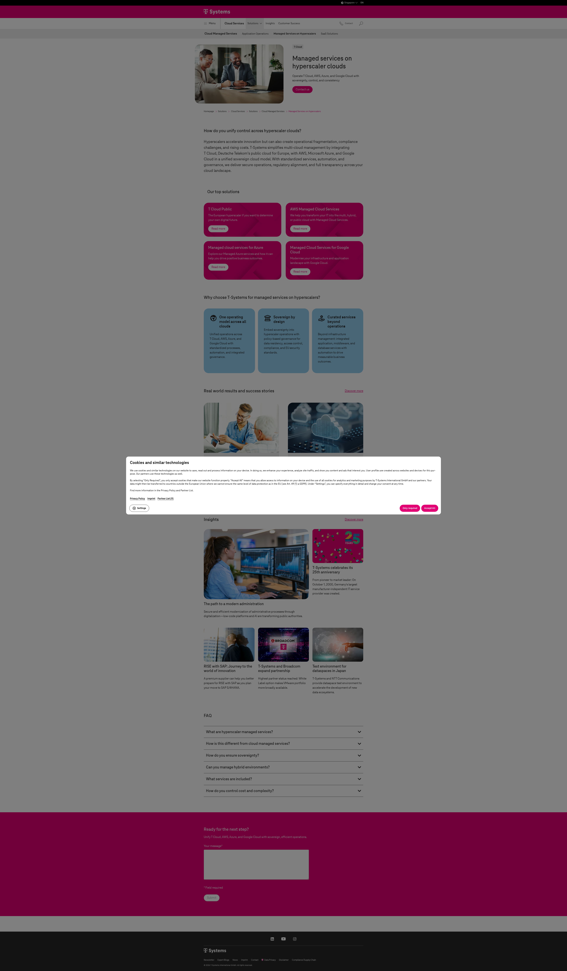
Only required (410, 508)
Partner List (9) (165, 498)
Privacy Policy (137, 498)
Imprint (151, 498)
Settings (141, 508)
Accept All (429, 508)
